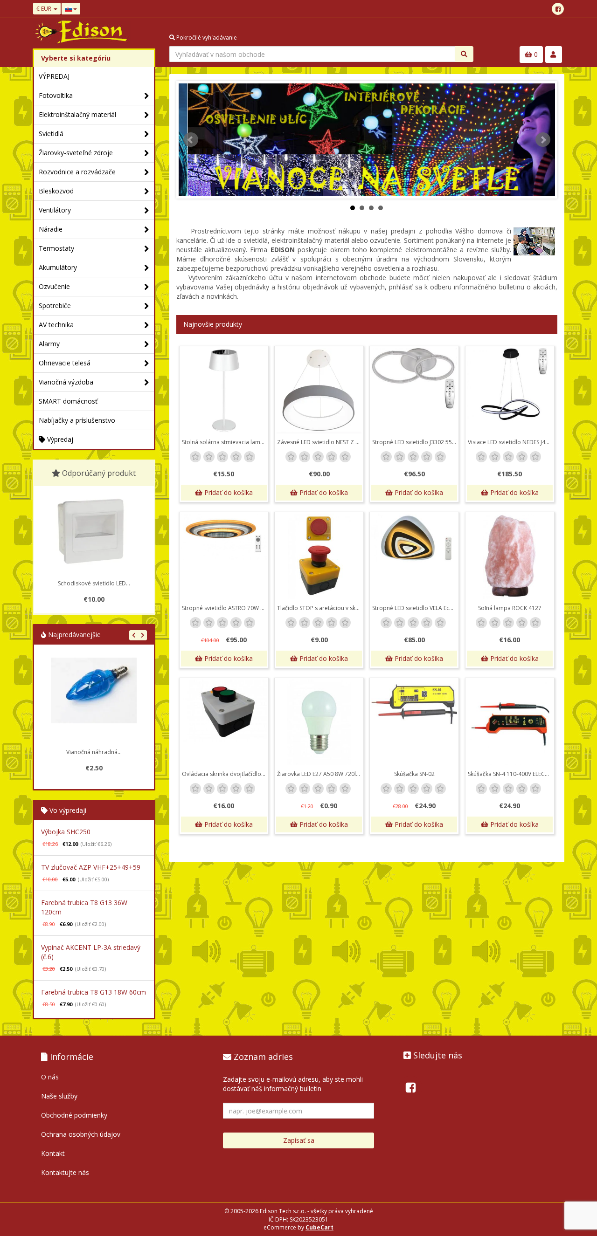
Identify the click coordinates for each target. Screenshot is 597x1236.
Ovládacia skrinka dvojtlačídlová (224, 774)
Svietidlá (51, 133)
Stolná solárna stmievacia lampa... (225, 442)
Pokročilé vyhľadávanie (206, 37)
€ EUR (44, 9)
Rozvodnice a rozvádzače (77, 171)
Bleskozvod (56, 190)
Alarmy (49, 343)
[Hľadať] (464, 54)
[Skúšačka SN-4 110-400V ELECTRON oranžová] (510, 722)
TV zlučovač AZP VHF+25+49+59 (90, 867)
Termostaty (56, 248)
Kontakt (53, 1153)
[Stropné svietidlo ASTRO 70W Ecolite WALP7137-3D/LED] (224, 556)
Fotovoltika (56, 95)
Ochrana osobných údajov (80, 1134)
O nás (50, 1076)
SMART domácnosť (68, 401)
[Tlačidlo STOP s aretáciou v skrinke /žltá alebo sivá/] (319, 556)
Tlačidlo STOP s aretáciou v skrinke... (320, 608)
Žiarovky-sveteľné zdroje (76, 152)
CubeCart (319, 1227)
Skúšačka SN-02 (414, 774)
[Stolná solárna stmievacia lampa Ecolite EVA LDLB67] (224, 390)
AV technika (56, 324)
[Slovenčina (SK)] (71, 8)
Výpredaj (59, 439)
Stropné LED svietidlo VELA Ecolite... (415, 608)
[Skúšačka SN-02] (414, 722)
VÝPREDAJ (54, 76)
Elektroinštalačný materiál (77, 114)
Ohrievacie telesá (64, 362)
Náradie (50, 229)
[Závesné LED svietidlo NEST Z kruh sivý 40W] (319, 390)
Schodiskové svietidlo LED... (94, 583)
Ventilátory (55, 210)
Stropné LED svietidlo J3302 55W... (415, 442)
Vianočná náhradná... (94, 752)
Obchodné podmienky (74, 1115)
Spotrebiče (55, 305)
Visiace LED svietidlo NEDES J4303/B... (511, 442)
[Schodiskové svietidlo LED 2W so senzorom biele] (94, 531)
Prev (190, 139)
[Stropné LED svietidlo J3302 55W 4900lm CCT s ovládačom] (414, 390)
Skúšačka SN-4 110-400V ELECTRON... (511, 774)
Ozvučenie (54, 286)
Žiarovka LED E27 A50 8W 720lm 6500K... (320, 774)
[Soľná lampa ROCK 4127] (510, 556)
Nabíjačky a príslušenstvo (77, 420)
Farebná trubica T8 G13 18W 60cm (93, 992)
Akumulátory (58, 267)
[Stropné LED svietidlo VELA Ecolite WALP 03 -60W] (414, 556)
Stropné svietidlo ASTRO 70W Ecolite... (225, 608)
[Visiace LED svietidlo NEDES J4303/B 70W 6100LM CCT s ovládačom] (510, 390)
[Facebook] (558, 9)
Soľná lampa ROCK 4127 (509, 608)
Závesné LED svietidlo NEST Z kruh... (320, 442)
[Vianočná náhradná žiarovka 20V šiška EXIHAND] (94, 700)
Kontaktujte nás (65, 1172)
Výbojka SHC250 (65, 831)
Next (542, 139)
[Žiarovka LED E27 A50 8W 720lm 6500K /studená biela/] (319, 722)
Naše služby (59, 1096)
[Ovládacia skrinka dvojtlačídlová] (224, 722)
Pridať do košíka (227, 492)
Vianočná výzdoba (66, 382)
